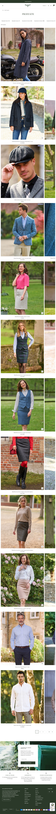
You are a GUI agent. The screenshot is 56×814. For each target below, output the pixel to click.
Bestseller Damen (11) (16, 20)
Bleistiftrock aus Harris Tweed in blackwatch (22, 375)
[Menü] (54, 803)
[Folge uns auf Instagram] (52, 791)
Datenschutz (27, 799)
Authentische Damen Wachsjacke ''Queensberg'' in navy (22, 141)
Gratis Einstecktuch (28, 1)
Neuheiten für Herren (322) (27, 20)
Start (3, 10)
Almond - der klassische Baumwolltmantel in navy (22, 83)
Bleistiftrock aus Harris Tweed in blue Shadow (22, 432)
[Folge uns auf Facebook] (49, 791)
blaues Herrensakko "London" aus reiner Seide (22, 258)
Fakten (36, 804)
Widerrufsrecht (27, 796)
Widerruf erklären (6, 799)
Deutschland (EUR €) (5, 810)
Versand (26, 797)
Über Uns (37, 792)
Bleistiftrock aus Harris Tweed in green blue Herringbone (22, 550)
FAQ (36, 801)
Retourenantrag (28, 794)
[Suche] (48, 5)
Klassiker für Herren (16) (51, 20)
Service (36, 790)
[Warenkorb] (53, 5)
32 (49, 731)
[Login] (50, 5)
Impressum (27, 792)
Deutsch (44, 5)
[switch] (52, 810)
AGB (25, 790)
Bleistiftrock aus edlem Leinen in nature (22, 316)
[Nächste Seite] (52, 731)
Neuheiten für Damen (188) (39, 20)
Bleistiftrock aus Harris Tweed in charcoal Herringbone (22, 491)
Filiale (36, 794)
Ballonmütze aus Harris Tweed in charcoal (22, 199)
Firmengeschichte (38, 799)
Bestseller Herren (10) (6, 20)
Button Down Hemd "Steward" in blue (22, 666)
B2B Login (26, 803)
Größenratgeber (38, 803)
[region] (28, 777)
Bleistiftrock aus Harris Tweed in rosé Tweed (22, 608)
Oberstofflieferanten (39, 797)
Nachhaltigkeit (38, 796)
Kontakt (26, 801)
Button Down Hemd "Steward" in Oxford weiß (22, 725)
